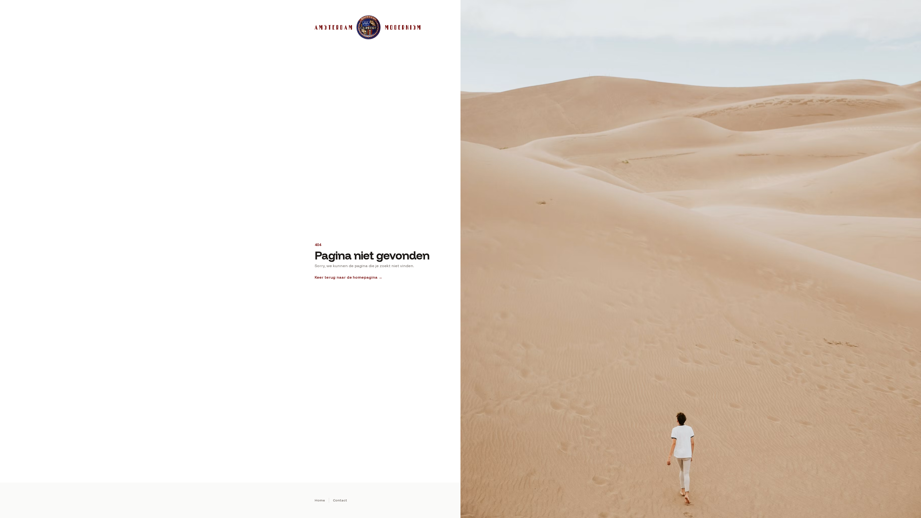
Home (320, 500)
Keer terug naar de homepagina (348, 277)
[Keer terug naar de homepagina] (368, 27)
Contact (340, 500)
